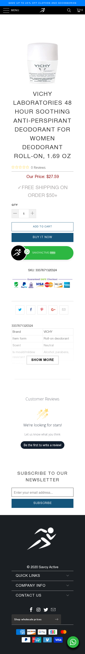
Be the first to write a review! (42, 445)
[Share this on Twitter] (19, 309)
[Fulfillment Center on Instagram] (38, 610)
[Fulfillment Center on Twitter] (46, 610)
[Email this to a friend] (63, 309)
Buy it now (42, 237)
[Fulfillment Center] (42, 10)
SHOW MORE (42, 360)
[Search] (70, 10)
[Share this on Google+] (52, 309)
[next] (69, 63)
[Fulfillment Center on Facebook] (31, 610)
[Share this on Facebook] (30, 309)
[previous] (15, 63)
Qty (15, 205)
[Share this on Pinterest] (41, 309)
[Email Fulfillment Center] (53, 610)
